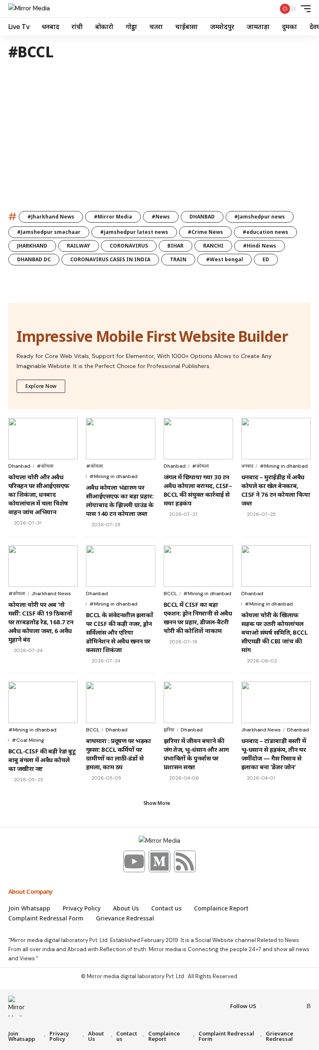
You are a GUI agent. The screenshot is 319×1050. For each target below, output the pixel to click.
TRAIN (178, 259)
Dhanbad (19, 466)
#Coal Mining (28, 740)
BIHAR (175, 245)
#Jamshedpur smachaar (49, 232)
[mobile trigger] (304, 8)
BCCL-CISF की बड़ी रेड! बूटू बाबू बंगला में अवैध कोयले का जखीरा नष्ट (41, 760)
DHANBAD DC (34, 259)
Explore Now (40, 386)
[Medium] (159, 861)
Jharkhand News (51, 593)
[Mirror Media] (29, 8)
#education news (265, 232)
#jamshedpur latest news (134, 232)
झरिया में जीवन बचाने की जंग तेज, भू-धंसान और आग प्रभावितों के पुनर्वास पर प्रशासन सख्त (196, 753)
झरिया (169, 729)
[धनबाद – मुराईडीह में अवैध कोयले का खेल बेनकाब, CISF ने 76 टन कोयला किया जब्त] (276, 438)
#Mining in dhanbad (113, 476)
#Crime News (205, 232)
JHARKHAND (32, 245)
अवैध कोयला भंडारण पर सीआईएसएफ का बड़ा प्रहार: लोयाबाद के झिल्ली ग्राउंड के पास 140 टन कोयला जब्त (120, 500)
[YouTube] (289, 1006)
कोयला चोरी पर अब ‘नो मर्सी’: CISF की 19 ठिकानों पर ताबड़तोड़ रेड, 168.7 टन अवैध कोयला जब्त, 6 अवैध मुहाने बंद (40, 621)
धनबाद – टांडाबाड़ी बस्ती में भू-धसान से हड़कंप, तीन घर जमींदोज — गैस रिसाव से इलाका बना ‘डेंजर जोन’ (273, 753)
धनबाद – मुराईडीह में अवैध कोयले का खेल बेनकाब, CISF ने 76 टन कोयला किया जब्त (275, 490)
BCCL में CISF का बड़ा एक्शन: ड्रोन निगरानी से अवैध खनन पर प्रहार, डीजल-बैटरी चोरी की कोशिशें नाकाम (198, 617)
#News (161, 216)
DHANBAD (202, 216)
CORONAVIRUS (129, 245)
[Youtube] (134, 861)
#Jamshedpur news (259, 216)
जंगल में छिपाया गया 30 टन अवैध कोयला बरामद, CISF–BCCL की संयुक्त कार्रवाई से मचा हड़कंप (198, 490)
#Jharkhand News (50, 216)
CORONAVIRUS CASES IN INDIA (110, 259)
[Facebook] (269, 1006)
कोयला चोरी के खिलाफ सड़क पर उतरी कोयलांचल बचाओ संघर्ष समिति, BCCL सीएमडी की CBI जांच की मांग (274, 632)
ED (266, 259)
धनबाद (247, 466)
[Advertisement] (159, 139)
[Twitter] (279, 1006)
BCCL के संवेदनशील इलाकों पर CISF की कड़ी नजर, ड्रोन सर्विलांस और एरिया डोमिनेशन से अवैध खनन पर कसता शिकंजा (119, 632)
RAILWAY (78, 245)
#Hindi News (259, 245)
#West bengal (224, 259)
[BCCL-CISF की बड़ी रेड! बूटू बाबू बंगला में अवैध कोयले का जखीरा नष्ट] (43, 702)
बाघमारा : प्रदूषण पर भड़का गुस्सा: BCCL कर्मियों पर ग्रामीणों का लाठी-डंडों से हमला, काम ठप (118, 753)
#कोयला (45, 466)
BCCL (170, 593)
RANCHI (213, 245)
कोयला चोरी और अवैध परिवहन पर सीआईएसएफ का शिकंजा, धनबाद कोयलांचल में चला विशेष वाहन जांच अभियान (38, 494)
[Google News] (299, 1006)
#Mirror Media (113, 216)
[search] (267, 9)
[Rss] (185, 861)
